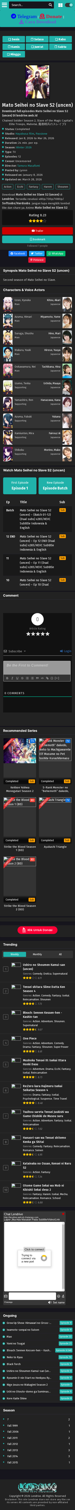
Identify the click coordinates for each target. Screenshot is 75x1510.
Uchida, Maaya (52, 383)
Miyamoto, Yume (50, 316)
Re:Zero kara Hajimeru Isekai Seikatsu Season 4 (42, 1088)
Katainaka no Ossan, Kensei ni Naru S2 (47, 1165)
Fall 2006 (13, 1431)
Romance (28, 1150)
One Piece (29, 1038)
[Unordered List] (32, 678)
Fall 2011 (12, 1437)
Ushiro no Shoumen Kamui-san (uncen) (44, 967)
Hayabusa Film (24, 133)
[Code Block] (42, 678)
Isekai (65, 995)
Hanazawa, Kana (50, 399)
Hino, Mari (54, 333)
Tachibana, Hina (51, 366)
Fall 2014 (12, 1456)
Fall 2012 (12, 1444)
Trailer (39, 230)
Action (7, 186)
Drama (27, 1046)
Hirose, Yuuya (52, 350)
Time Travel (60, 1098)
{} (52, 678)
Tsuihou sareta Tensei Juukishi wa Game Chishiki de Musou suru (46, 1114)
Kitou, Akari (53, 300)
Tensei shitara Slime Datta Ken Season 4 (44, 989)
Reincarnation (31, 999)
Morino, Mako (52, 449)
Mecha (64, 1194)
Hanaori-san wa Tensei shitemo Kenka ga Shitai (44, 1140)
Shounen (63, 186)
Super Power (61, 1046)
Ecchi (20, 186)
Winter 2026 (24, 147)
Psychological (31, 1098)
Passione (41, 133)
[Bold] (7, 678)
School (56, 1198)
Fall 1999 (12, 1425)
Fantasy (33, 186)
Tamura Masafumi (28, 165)
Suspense (46, 1098)
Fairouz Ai (54, 433)
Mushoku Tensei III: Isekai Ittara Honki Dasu (44, 1062)
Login (67, 651)
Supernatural (60, 973)
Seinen (39, 1150)
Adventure (47, 1021)
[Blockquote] (37, 678)
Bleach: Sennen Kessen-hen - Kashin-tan (42, 1015)
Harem (48, 186)
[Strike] (22, 678)
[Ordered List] (27, 678)
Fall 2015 (12, 1462)
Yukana (56, 416)
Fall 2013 (12, 1450)
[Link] (47, 678)
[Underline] (17, 678)
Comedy (37, 973)
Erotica (47, 973)
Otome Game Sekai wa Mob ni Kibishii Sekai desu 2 (43, 1188)
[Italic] (12, 678)
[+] (57, 678)
